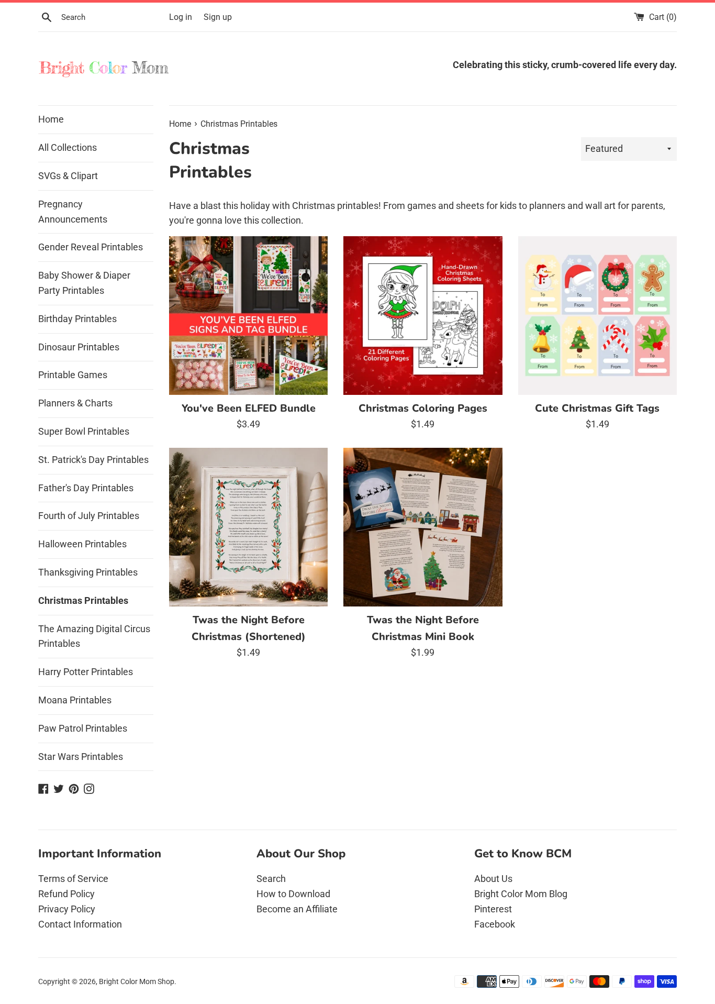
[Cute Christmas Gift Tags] (597, 315)
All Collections (67, 147)
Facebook (494, 924)
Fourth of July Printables (88, 515)
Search (271, 878)
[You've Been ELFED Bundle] (248, 315)
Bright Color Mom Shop (136, 981)
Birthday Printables (77, 318)
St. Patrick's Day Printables (93, 459)
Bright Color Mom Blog (520, 893)
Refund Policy (66, 893)
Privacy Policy (66, 908)
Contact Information (80, 924)
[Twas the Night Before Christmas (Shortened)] (248, 527)
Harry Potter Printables (85, 671)
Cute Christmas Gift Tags (597, 408)
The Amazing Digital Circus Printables (94, 636)
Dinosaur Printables (78, 346)
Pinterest (493, 908)
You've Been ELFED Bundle (249, 408)
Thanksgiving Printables (88, 572)
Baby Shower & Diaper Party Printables (84, 283)
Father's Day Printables (85, 487)
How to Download (293, 893)
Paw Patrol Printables (82, 728)
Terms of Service (73, 878)
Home (51, 119)
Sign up (218, 17)
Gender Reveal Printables (90, 246)
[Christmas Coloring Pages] (422, 315)
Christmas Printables (83, 600)
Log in (180, 17)
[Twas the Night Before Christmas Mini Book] (422, 527)
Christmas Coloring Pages (423, 408)
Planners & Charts (75, 403)
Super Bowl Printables (83, 431)
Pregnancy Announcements (72, 211)
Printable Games (72, 374)
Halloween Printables (82, 543)
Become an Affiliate (297, 908)
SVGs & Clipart (68, 175)
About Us (493, 878)
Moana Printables (74, 699)
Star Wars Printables (80, 756)
